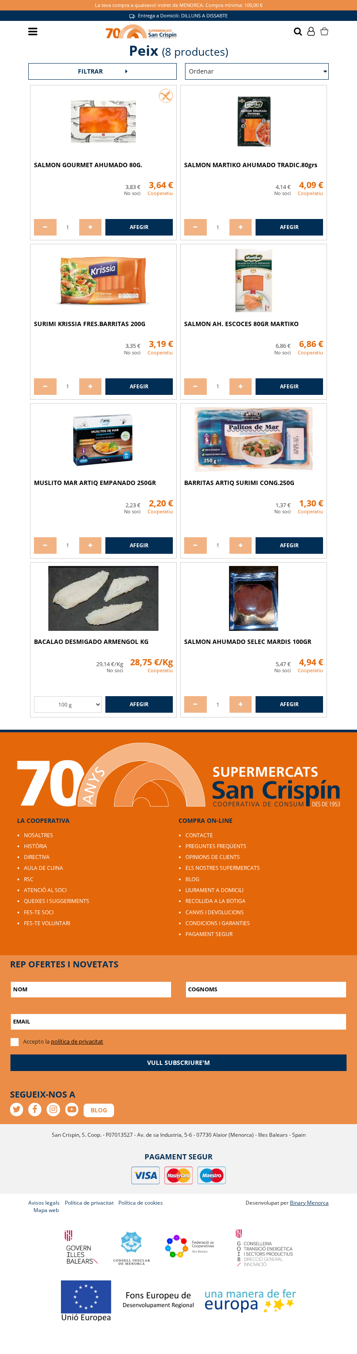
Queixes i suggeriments (56, 901)
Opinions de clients (212, 857)
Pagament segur (208, 934)
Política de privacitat (89, 1202)
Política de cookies (140, 1202)
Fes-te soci (39, 912)
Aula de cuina (43, 868)
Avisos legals (44, 1202)
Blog (192, 879)
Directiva (37, 857)
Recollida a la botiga (215, 901)
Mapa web (46, 1210)
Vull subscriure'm (178, 1062)
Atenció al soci (45, 890)
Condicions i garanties (217, 923)
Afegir (139, 227)
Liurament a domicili (214, 890)
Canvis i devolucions (214, 912)
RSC (29, 879)
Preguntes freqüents (215, 846)
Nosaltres (38, 835)
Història (35, 846)
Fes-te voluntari (47, 923)
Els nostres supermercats (222, 868)
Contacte (199, 835)
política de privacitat (77, 1041)
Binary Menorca (309, 1202)
